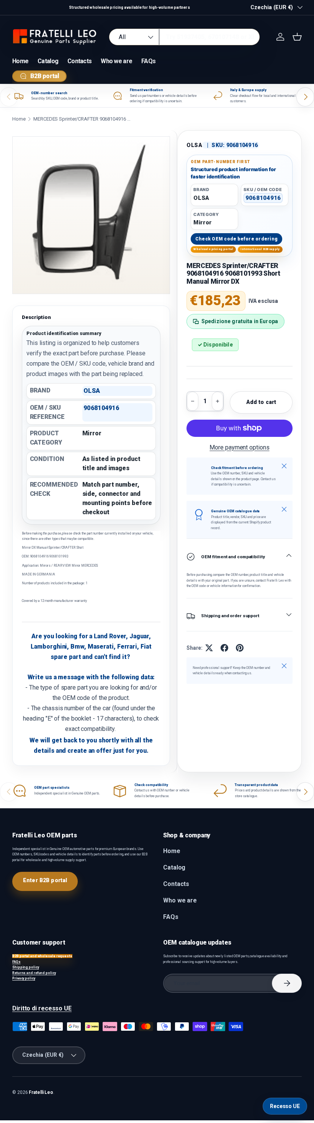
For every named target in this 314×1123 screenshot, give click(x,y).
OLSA (194, 145)
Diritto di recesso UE (42, 1008)
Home (20, 61)
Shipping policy (25, 967)
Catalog (48, 61)
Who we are (116, 61)
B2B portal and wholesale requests (42, 956)
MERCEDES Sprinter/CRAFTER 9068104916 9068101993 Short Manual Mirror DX (83, 119)
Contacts (79, 61)
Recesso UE (285, 1106)
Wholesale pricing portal (213, 249)
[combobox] (184, 37)
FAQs (148, 61)
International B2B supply (260, 249)
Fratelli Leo (41, 1092)
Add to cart (261, 402)
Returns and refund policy (34, 973)
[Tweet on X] (209, 647)
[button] (297, 36)
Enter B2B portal (45, 880)
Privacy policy (23, 978)
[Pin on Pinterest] (239, 647)
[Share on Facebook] (224, 647)
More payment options (239, 447)
